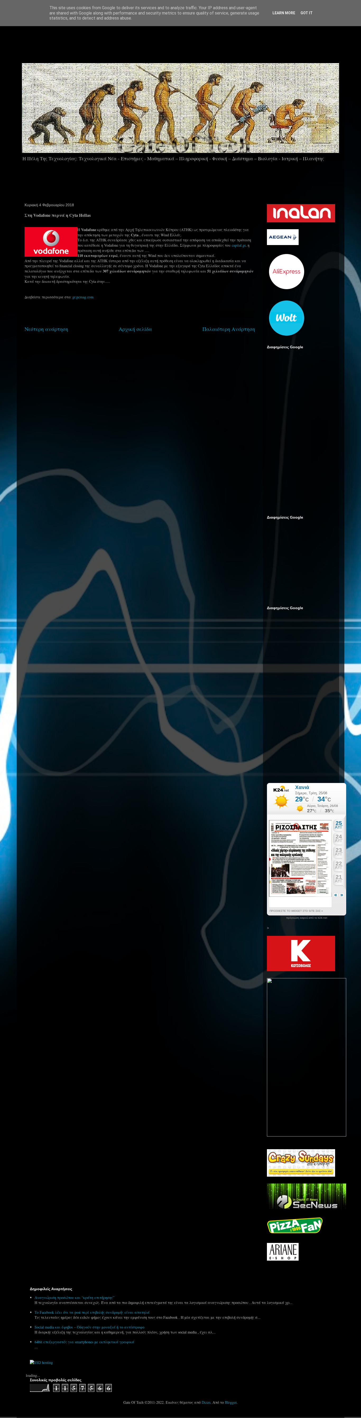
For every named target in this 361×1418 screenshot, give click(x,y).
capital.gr (239, 245)
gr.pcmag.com (83, 296)
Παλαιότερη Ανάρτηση (228, 328)
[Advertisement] (195, 42)
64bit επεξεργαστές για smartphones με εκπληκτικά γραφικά (84, 1341)
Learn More (283, 13)
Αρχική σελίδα (135, 328)
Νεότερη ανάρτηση (46, 328)
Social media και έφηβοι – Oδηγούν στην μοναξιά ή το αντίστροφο (89, 1327)
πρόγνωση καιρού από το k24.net (306, 918)
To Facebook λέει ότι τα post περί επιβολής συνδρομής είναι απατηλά (92, 1312)
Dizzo (206, 1402)
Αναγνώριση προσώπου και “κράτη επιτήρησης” (74, 1297)
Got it (306, 13)
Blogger (231, 1402)
